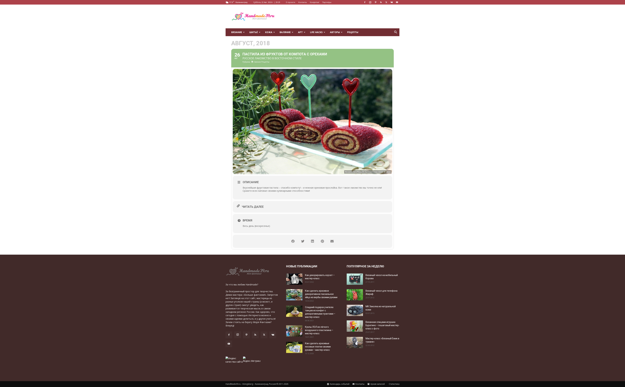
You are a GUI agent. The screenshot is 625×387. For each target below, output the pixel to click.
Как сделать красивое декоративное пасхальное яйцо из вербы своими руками (321, 294)
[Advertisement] (340, 16)
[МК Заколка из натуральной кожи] (355, 310)
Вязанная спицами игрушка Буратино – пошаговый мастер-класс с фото (382, 325)
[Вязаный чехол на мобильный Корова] (355, 279)
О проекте (290, 2)
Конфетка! (314, 2)
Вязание (236, 32)
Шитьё (253, 32)
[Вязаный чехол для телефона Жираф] (355, 294)
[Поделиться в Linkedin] (312, 241)
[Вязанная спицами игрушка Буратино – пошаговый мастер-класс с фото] (355, 326)
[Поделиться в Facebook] (293, 241)
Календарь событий (339, 384)
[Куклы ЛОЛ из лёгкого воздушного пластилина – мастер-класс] (294, 331)
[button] (395, 32)
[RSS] (380, 2)
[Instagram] (370, 2)
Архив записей (377, 384)
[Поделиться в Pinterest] (322, 241)
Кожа (268, 32)
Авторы (335, 32)
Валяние (285, 32)
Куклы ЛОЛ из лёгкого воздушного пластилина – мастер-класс (319, 330)
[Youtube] (397, 2)
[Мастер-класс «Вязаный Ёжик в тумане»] (355, 342)
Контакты (302, 2)
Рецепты (352, 32)
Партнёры (326, 2)
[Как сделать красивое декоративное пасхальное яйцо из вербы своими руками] (294, 294)
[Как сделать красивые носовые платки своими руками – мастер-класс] (294, 347)
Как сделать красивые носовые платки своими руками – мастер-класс (318, 346)
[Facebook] (364, 2)
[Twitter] (386, 2)
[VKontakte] (391, 2)
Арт (300, 32)
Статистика (393, 384)
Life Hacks (316, 32)
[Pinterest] (375, 2)
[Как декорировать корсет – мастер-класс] (294, 279)
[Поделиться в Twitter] (303, 241)
